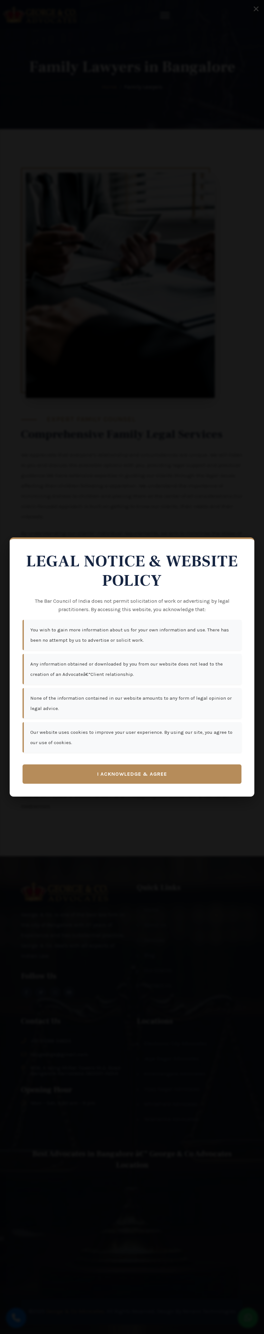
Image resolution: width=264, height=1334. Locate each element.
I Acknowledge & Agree (132, 774)
